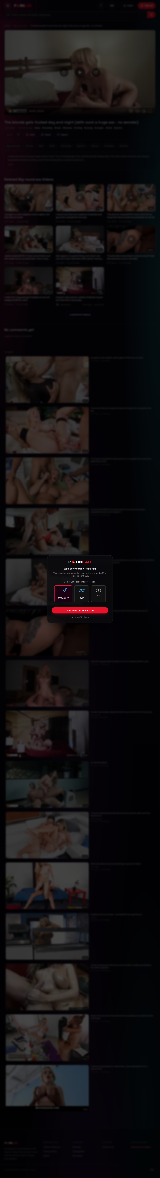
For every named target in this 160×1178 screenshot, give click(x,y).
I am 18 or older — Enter (80, 610)
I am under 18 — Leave (80, 617)
